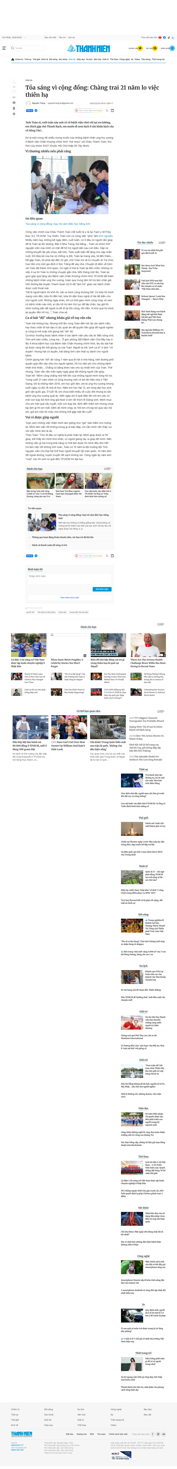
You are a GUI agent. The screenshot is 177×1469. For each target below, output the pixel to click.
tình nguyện (106, 236)
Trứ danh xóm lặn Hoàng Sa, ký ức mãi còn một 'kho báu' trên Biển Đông (155, 779)
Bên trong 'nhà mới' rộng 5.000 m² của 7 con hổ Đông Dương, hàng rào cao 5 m (143, 953)
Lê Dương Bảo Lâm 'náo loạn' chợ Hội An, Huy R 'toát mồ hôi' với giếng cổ (142, 1047)
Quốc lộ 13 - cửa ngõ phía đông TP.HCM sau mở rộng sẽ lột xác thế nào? (154, 875)
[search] (28, 48)
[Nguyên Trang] (28, 103)
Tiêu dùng (146, 59)
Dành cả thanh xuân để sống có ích (49, 545)
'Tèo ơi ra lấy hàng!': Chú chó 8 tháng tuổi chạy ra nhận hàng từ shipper (143, 942)
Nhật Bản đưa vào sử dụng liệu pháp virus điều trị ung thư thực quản (155, 1217)
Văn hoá (81, 1414)
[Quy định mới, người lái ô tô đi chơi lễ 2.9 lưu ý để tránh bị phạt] (132, 1316)
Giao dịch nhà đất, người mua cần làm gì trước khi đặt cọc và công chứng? (142, 794)
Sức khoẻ (48, 1414)
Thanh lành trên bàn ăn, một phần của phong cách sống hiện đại (142, 1388)
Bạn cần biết (50, 37)
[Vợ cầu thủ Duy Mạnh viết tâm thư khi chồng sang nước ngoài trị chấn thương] (132, 1023)
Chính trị (19, 59)
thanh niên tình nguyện (78, 612)
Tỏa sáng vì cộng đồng (46, 612)
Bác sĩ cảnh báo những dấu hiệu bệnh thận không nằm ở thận (141, 1243)
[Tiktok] (169, 37)
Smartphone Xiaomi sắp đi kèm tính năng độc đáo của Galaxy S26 (142, 1281)
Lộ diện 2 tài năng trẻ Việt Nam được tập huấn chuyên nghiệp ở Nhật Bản (142, 1182)
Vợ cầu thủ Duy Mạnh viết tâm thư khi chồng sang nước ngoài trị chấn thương (155, 1022)
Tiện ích (62, 37)
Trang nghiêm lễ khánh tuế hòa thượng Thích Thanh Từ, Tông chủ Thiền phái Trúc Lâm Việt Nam (155, 927)
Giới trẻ (72, 59)
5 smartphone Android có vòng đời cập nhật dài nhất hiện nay (143, 1291)
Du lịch (89, 59)
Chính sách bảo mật (118, 1434)
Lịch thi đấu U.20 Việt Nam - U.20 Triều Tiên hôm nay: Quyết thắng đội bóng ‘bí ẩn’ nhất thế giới (155, 1168)
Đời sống (53, 59)
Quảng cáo (82, 1434)
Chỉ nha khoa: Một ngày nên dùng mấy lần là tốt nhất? (142, 1233)
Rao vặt (147, 1414)
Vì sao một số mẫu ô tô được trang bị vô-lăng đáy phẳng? (142, 1329)
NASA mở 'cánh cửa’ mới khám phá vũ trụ (155, 824)
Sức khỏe (63, 59)
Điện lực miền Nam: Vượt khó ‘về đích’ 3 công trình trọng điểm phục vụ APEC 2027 (142, 891)
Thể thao (114, 59)
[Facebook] (164, 37)
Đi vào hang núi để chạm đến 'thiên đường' (141, 990)
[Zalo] (173, 37)
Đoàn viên (62, 612)
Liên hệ (71, 37)
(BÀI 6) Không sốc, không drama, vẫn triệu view (141, 1095)
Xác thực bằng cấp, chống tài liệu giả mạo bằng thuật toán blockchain (143, 1143)
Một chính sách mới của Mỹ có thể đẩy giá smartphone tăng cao (155, 1264)
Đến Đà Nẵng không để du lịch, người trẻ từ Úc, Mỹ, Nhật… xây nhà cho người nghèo (143, 1085)
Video (137, 59)
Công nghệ (124, 59)
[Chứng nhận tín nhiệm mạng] (121, 1456)
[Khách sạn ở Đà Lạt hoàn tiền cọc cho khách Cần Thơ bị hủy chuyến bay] (132, 977)
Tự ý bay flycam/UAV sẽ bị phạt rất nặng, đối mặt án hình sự (142, 901)
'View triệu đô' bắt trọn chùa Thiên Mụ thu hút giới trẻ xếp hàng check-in (154, 1069)
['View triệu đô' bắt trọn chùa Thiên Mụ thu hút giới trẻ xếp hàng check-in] (132, 1071)
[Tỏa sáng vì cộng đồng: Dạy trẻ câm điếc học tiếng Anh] (42, 522)
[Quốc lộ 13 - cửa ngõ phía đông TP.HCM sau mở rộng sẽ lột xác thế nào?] (132, 877)
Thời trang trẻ (158, 59)
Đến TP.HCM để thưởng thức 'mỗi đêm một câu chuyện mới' (143, 998)
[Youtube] (160, 37)
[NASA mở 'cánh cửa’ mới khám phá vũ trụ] (132, 829)
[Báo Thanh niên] (21, 1434)
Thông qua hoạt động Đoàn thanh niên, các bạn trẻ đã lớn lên (62, 537)
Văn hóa (97, 59)
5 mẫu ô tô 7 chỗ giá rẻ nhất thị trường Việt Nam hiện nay (142, 1340)
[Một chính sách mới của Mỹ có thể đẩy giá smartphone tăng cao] (132, 1267)
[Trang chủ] (13, 59)
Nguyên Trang (38, 103)
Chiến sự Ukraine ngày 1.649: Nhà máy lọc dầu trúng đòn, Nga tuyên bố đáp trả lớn (142, 843)
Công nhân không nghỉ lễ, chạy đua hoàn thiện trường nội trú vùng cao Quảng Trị (143, 1133)
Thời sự (27, 59)
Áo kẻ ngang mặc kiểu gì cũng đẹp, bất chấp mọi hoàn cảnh (141, 1378)
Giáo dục (81, 59)
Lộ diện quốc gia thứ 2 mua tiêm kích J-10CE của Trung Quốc (141, 853)
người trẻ (30, 612)
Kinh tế (44, 59)
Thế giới (36, 59)
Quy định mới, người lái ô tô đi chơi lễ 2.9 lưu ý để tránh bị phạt (155, 1313)
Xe (132, 59)
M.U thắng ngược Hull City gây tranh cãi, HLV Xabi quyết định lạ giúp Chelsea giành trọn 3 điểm (142, 1193)
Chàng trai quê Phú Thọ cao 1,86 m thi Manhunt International (139, 1037)
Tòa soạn (101, 1434)
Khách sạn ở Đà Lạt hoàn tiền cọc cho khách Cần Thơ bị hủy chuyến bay (155, 975)
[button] (14, 82)
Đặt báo (69, 1434)
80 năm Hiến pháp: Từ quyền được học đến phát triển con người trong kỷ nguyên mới (154, 1119)
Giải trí (106, 59)
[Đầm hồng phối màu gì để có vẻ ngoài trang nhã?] (132, 1364)
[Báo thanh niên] (88, 48)
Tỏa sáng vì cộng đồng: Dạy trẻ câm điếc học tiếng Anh (57, 224)
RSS (92, 1434)
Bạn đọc (148, 1409)
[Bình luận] (13, 102)
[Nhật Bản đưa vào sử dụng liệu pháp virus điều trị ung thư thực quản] (132, 1219)
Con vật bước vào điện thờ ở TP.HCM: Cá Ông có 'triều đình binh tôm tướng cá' (143, 805)
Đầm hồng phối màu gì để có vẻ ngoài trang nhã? (155, 1361)
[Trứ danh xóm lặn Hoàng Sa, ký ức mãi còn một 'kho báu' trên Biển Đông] (132, 780)
